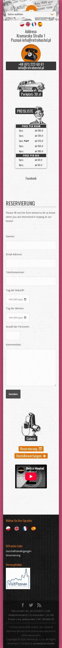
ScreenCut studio (44, 643)
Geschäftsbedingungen (18, 551)
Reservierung (28, 448)
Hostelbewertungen (29, 455)
